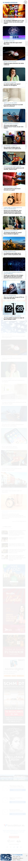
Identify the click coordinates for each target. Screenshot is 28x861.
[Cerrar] (26, 855)
